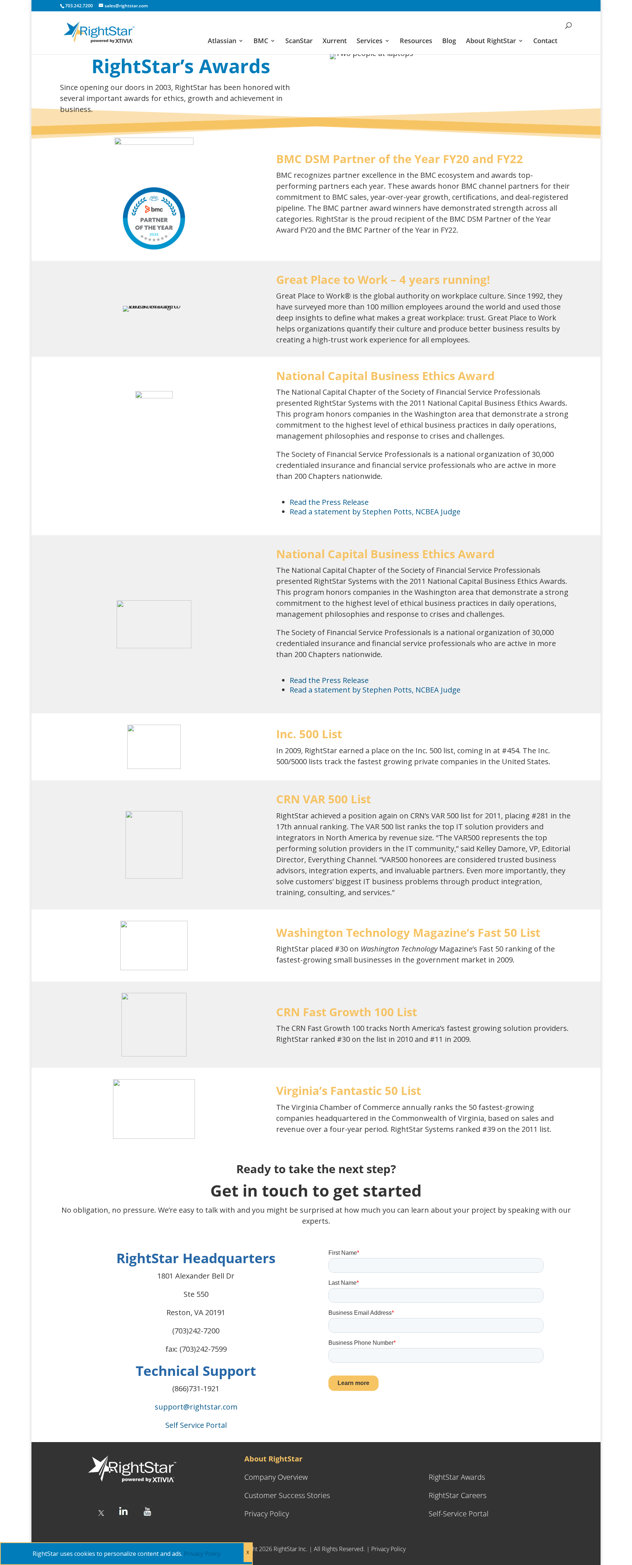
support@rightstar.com (196, 1407)
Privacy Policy (266, 1514)
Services (370, 41)
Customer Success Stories (287, 1495)
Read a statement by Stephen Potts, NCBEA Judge (375, 512)
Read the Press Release (329, 502)
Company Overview (276, 1477)
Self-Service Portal (459, 1514)
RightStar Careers (457, 1495)
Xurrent (335, 41)
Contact (545, 41)
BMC (260, 41)
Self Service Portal (196, 1425)
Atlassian (222, 41)
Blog (449, 41)
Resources (416, 41)
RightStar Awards (457, 1477)
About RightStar (491, 41)
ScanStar (299, 41)
